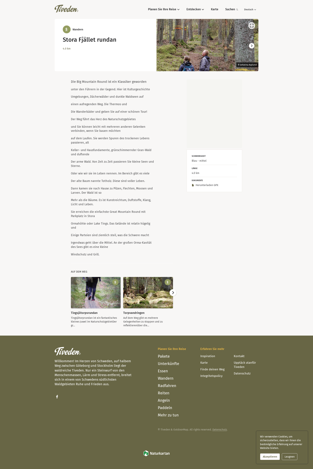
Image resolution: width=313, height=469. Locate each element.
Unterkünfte (168, 363)
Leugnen (290, 456)
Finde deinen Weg (212, 369)
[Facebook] (57, 396)
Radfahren (167, 385)
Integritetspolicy (211, 376)
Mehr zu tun (168, 415)
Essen (163, 371)
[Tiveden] (66, 9)
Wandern (165, 378)
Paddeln (165, 407)
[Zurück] (163, 46)
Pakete (164, 356)
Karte (204, 362)
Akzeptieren (270, 456)
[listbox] (207, 45)
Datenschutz (242, 373)
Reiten (163, 393)
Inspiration (207, 356)
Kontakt (239, 356)
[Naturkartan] (156, 455)
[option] (207, 45)
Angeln (164, 400)
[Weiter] (251, 46)
